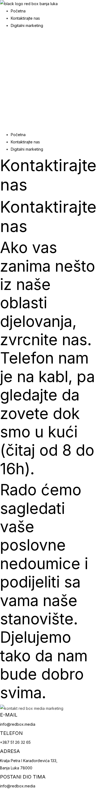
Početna (18, 11)
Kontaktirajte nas (25, 18)
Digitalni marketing (27, 25)
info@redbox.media (17, 724)
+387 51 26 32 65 (15, 742)
